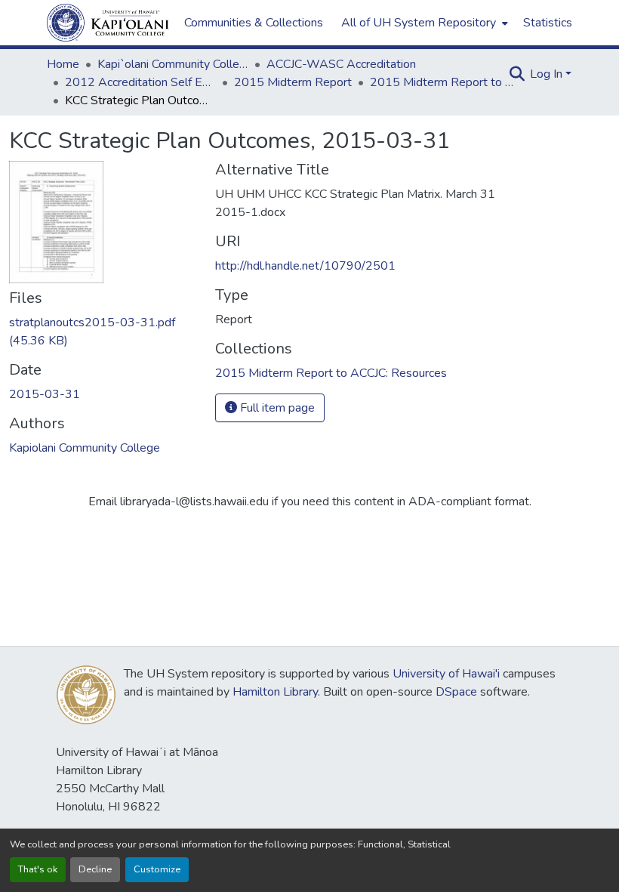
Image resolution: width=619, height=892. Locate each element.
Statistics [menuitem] (547, 22)
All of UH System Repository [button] (418, 22)
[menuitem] (423, 22)
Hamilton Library (275, 692)
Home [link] (63, 64)
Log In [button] (547, 74)
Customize (157, 869)
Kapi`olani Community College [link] (172, 64)
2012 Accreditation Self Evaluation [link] (140, 82)
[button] (108, 23)
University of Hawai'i (446, 673)
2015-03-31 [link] (44, 394)
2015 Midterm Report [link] (293, 82)
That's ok (37, 869)
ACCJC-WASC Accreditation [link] (341, 64)
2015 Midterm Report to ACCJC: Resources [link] (445, 82)
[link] (103, 331)
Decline (95, 869)
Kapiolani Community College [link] (84, 448)
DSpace (456, 692)
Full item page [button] (276, 408)
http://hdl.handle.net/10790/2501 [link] (305, 266)
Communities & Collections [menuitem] (253, 22)
